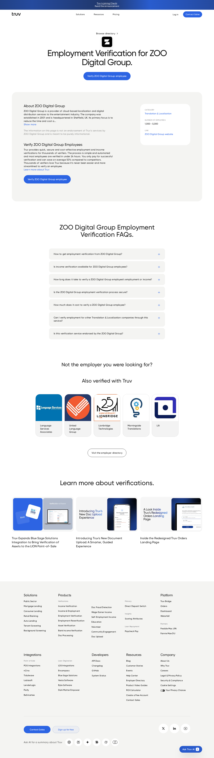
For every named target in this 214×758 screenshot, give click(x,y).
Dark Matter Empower (69, 690)
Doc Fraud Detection (101, 607)
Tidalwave (29, 675)
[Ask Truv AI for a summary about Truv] (115, 742)
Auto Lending (30, 621)
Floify (26, 690)
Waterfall (165, 616)
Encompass (64, 670)
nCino (26, 670)
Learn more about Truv (36, 169)
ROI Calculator (133, 690)
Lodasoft (28, 680)
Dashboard (166, 611)
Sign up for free (66, 729)
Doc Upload (97, 636)
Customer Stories (134, 665)
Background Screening (35, 630)
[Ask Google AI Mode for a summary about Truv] (87, 742)
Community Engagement (103, 631)
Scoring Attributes (134, 619)
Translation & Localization (158, 113)
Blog (128, 661)
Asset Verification (66, 625)
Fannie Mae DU (167, 633)
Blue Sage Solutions (67, 675)
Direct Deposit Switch (135, 606)
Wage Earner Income (101, 612)
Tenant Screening (32, 625)
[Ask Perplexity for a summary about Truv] (78, 742)
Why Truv (164, 665)
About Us (164, 661)
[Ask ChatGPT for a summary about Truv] (69, 742)
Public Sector (30, 601)
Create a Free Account (137, 695)
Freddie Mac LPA (168, 628)
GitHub (95, 670)
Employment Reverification (71, 620)
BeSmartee (29, 695)
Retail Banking (31, 616)
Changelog (97, 665)
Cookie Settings (168, 685)
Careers (164, 670)
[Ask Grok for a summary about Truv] (106, 742)
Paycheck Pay (131, 631)
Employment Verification (70, 616)
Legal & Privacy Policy (171, 675)
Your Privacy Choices (176, 690)
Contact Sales (133, 700)
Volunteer (96, 627)
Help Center (132, 675)
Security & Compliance (171, 680)
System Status (99, 675)
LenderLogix (29, 685)
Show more (30, 124)
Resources (99, 14)
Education (96, 622)
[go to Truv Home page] (16, 14)
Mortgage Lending (33, 606)
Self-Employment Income (103, 617)
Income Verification (67, 606)
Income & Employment (69, 611)
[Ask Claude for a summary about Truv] (96, 742)
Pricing (116, 14)
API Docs (96, 661)
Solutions (80, 14)
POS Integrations (32, 665)
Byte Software (65, 685)
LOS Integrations (66, 665)
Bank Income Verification (70, 630)
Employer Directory (135, 680)
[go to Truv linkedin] (174, 728)
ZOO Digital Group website (159, 134)
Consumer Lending (33, 611)
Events (129, 670)
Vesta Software (65, 680)
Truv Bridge (165, 601)
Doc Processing (65, 635)
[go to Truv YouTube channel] (185, 728)
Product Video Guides (137, 685)
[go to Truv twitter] (163, 728)
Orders (163, 606)
